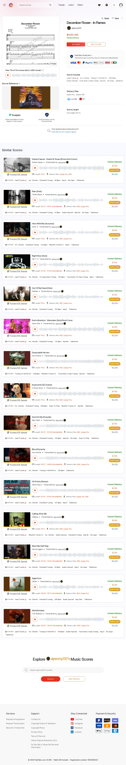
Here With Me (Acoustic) (43, 223)
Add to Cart (96, 44)
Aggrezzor (36, 578)
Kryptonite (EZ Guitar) (42, 385)
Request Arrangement (15, 719)
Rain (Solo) (37, 191)
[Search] (50, 5)
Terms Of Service (38, 736)
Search (50, 679)
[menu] (4, 4)
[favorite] (99, 5)
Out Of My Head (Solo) (42, 288)
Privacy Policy (36, 732)
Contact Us (35, 719)
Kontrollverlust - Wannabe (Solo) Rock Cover (52, 320)
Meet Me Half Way (40, 546)
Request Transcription (15, 723)
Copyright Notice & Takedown (43, 723)
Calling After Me (39, 514)
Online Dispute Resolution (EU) (44, 740)
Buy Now (76, 44)
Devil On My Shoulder (41, 417)
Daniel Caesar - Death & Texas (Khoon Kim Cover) (54, 159)
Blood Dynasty (38, 449)
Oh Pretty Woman (40, 481)
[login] (121, 5)
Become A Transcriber (15, 727)
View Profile (74, 679)
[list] (114, 5)
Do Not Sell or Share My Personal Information (45, 745)
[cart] (106, 5)
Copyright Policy (38, 727)
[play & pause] (8, 75)
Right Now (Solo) (39, 256)
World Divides (38, 610)
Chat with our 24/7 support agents (64, 132)
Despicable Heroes (40, 352)
